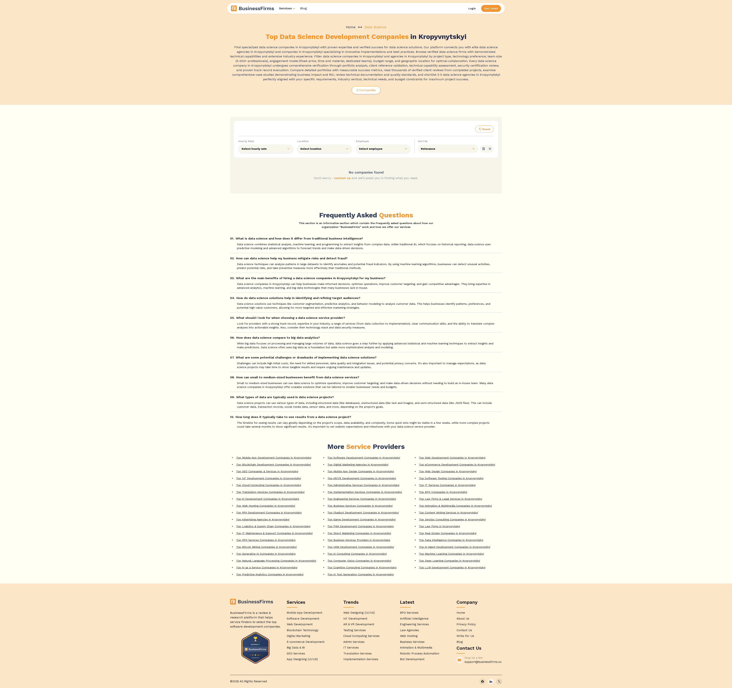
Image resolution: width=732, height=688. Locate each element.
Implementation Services (360, 659)
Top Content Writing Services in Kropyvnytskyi (448, 512)
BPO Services (409, 612)
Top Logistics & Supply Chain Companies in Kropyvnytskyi (273, 526)
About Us (463, 618)
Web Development (300, 624)
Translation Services (357, 653)
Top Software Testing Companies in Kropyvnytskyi (451, 478)
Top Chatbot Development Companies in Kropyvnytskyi (363, 512)
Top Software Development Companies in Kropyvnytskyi (363, 457)
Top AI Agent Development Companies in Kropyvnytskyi (454, 546)
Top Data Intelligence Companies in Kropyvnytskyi (451, 540)
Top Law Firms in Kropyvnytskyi (439, 526)
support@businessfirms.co (483, 662)
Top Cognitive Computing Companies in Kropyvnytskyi (361, 567)
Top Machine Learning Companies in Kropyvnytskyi (451, 553)
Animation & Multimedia (416, 647)
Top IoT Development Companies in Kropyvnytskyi (268, 478)
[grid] (483, 148)
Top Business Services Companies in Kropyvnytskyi (359, 505)
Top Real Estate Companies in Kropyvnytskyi (447, 533)
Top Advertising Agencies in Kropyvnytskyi (262, 519)
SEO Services (296, 653)
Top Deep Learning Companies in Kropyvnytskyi (449, 560)
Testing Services (354, 630)
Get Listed (491, 8)
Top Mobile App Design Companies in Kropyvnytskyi (360, 471)
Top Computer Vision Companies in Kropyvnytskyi (359, 560)
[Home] (252, 8)
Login (472, 8)
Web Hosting (409, 636)
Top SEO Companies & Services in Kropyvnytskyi (267, 471)
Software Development (303, 618)
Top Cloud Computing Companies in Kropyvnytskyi (268, 485)
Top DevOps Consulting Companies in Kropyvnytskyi (452, 519)
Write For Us (465, 636)
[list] (489, 148)
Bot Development (412, 659)
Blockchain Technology (303, 630)
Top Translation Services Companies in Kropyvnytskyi (270, 491)
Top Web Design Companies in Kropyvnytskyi (448, 471)
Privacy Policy (466, 624)
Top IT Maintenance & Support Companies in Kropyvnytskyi (274, 533)
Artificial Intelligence (414, 618)
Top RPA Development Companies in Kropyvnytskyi (269, 512)
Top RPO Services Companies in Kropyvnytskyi (265, 540)
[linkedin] (491, 681)
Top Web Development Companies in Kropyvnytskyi (452, 457)
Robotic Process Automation (419, 653)
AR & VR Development (358, 624)
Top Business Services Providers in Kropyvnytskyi (358, 540)
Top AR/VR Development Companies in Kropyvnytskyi (361, 478)
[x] (499, 681)
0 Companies (366, 90)
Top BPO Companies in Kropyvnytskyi (443, 491)
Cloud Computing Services (361, 636)
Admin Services (353, 642)
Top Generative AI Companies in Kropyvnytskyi (265, 553)
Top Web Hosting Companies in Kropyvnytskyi (265, 505)
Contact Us (464, 630)
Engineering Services (414, 624)
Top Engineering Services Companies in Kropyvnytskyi (361, 498)
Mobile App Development (304, 612)
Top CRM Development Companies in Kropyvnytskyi (360, 546)
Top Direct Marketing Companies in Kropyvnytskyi (359, 533)
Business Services (412, 642)
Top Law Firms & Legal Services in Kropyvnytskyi (450, 498)
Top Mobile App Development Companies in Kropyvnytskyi (273, 457)
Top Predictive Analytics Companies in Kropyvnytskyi (269, 574)
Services (285, 8)
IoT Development (355, 618)
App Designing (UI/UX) (302, 659)
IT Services (351, 647)
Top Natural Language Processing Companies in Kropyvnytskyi (276, 560)
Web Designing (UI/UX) (359, 612)
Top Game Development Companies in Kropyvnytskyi (361, 519)
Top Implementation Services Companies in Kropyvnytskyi (364, 491)
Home (351, 27)
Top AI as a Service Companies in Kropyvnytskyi (266, 567)
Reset (486, 129)
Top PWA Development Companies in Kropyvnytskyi (360, 526)
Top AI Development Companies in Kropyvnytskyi (267, 498)
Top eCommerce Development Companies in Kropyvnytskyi (457, 464)
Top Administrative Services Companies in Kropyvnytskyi (363, 485)
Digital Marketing (298, 636)
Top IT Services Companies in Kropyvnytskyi (447, 485)
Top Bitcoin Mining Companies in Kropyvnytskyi (266, 546)
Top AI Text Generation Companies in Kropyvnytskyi (360, 574)
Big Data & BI (296, 647)
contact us (342, 178)
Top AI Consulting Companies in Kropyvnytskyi (357, 553)
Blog (303, 8)
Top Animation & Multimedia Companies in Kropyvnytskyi (455, 505)
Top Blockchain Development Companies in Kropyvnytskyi (273, 464)
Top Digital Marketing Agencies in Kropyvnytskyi (357, 464)
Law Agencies (409, 630)
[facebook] (482, 681)
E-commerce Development (305, 642)
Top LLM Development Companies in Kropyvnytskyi (452, 567)
